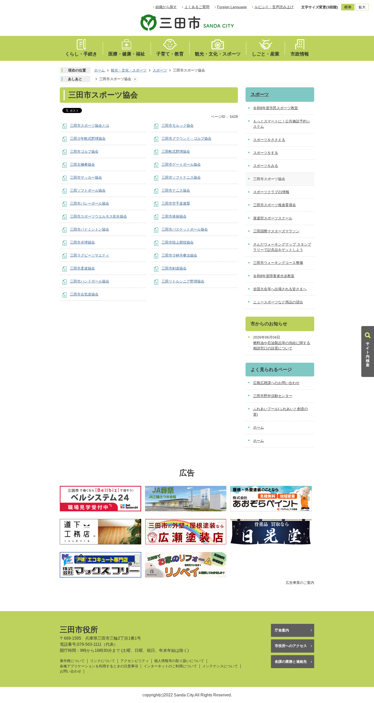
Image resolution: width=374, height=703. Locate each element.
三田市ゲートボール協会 (181, 164)
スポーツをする (265, 153)
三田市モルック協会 (178, 125)
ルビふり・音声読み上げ (274, 7)
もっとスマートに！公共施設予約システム (281, 124)
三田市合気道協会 (84, 294)
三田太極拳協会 (82, 164)
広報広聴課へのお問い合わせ (276, 383)
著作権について (72, 661)
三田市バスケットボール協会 (185, 229)
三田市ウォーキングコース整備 (278, 263)
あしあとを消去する (135, 79)
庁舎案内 (282, 630)
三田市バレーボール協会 (89, 203)
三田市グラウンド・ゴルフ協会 (186, 138)
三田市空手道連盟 (176, 203)
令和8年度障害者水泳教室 (273, 276)
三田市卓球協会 (82, 242)
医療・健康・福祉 (126, 54)
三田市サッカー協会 (86, 177)
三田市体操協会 (174, 216)
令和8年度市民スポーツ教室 (275, 108)
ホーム (99, 70)
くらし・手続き (81, 54)
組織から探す (166, 7)
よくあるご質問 (196, 7)
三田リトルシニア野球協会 (183, 281)
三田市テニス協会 (176, 190)
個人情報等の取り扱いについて (179, 661)
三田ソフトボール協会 (88, 190)
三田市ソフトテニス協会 (181, 177)
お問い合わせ (70, 671)
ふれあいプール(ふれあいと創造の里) (280, 411)
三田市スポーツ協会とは (89, 125)
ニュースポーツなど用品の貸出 (278, 302)
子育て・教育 (170, 54)
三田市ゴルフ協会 (84, 151)
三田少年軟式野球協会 (88, 138)
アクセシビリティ (134, 661)
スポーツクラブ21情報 (271, 192)
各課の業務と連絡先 (291, 661)
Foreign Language (232, 7)
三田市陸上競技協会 (178, 242)
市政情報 (300, 54)
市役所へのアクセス (291, 646)
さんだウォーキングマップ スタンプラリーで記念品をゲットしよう (282, 247)
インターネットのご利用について (170, 666)
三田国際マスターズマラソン (276, 231)
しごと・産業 (265, 54)
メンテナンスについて (220, 666)
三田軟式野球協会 (176, 151)
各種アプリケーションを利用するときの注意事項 (99, 666)
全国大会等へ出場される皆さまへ (280, 289)
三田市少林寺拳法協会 (179, 255)
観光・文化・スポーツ (218, 54)
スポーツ (160, 70)
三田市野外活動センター (272, 396)
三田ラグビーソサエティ (89, 255)
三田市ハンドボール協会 (89, 281)
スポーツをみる (265, 166)
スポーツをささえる (269, 140)
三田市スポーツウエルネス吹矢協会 (98, 216)
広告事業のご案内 (300, 583)
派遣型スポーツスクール (272, 218)
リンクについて (102, 661)
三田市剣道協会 (174, 268)
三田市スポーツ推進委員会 (274, 205)
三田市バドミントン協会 (89, 229)
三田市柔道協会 (82, 268)
